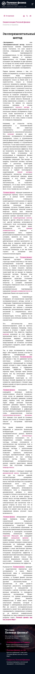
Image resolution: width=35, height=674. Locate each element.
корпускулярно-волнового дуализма (17, 415)
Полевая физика (9, 192)
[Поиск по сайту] (27, 16)
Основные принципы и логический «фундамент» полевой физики (18, 662)
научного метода (22, 107)
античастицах (27, 436)
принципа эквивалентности (20, 291)
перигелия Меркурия (11, 536)
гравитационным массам (22, 218)
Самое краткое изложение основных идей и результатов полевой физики (18, 644)
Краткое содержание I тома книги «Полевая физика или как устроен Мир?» (17, 653)
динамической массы (11, 473)
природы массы (8, 467)
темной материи (24, 172)
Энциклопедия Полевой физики (16, 22)
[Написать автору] (24, 16)
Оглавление (9, 16)
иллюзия (11, 134)
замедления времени (19, 538)
